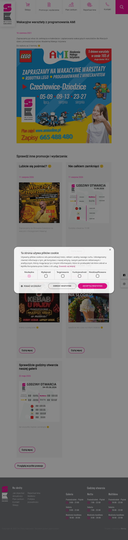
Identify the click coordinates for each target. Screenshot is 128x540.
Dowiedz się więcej (67, 266)
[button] (31, 286)
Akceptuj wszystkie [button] (92, 286)
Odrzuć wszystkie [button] (62, 286)
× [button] (110, 250)
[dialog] (64, 270)
